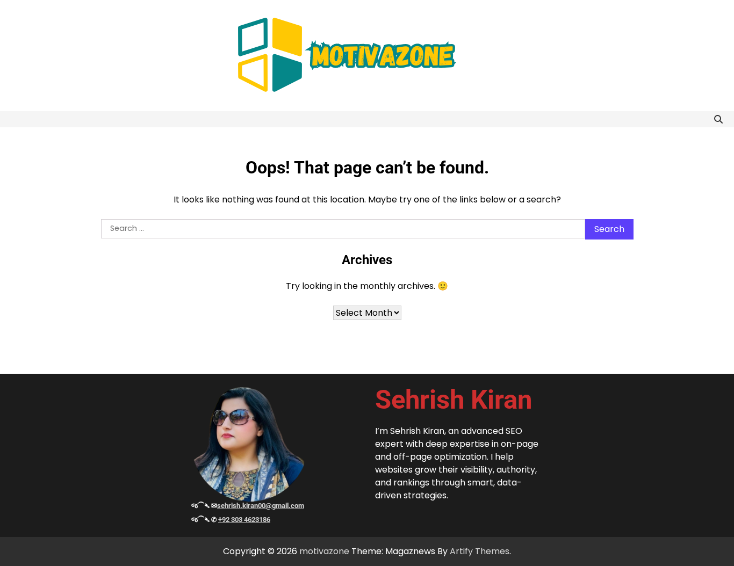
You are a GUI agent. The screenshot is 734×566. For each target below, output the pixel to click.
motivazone (324, 551)
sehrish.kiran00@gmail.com (260, 506)
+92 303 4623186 (244, 520)
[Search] (718, 119)
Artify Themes (479, 551)
